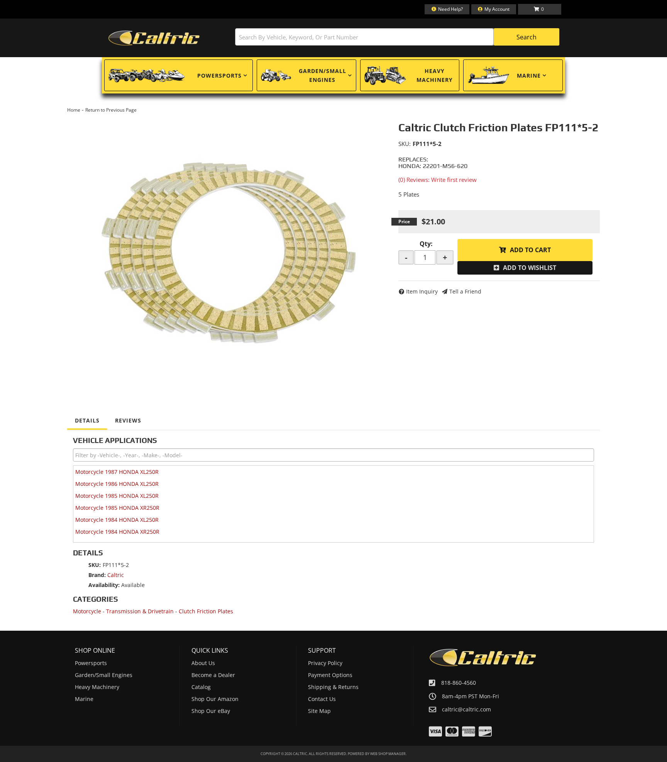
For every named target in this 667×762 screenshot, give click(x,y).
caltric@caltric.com (466, 709)
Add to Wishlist (529, 267)
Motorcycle (87, 611)
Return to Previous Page (111, 110)
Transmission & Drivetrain (140, 611)
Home (73, 110)
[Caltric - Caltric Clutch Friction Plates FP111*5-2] (227, 249)
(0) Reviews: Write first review (437, 179)
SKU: (404, 144)
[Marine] (488, 75)
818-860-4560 (458, 682)
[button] (397, 37)
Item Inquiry (422, 291)
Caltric (115, 575)
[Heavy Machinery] (385, 75)
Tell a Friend (465, 291)
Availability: (104, 585)
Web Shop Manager (388, 753)
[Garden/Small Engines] (276, 75)
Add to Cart (530, 250)
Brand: (97, 575)
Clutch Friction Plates (206, 611)
